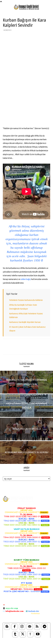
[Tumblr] (15, 634)
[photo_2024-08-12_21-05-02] (26, 429)
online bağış (26, 279)
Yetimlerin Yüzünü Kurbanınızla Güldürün (26, 300)
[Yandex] (30, 634)
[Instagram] (22, 627)
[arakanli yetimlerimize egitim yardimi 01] (26, 382)
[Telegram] (44, 36)
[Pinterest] (18, 36)
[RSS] (37, 627)
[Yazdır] (38, 36)
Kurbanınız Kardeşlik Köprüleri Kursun (25, 322)
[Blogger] (7, 627)
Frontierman (35, 613)
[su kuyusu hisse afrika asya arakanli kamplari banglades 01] (26, 452)
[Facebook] (5, 36)
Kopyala (44, 512)
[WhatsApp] (25, 36)
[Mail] (30, 627)
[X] (12, 36)
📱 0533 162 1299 (10, 608)
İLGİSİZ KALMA (26, 364)
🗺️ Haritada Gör (32, 611)
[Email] (31, 36)
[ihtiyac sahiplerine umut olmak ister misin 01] (26, 405)
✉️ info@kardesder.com (13, 611)
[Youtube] (38, 634)
